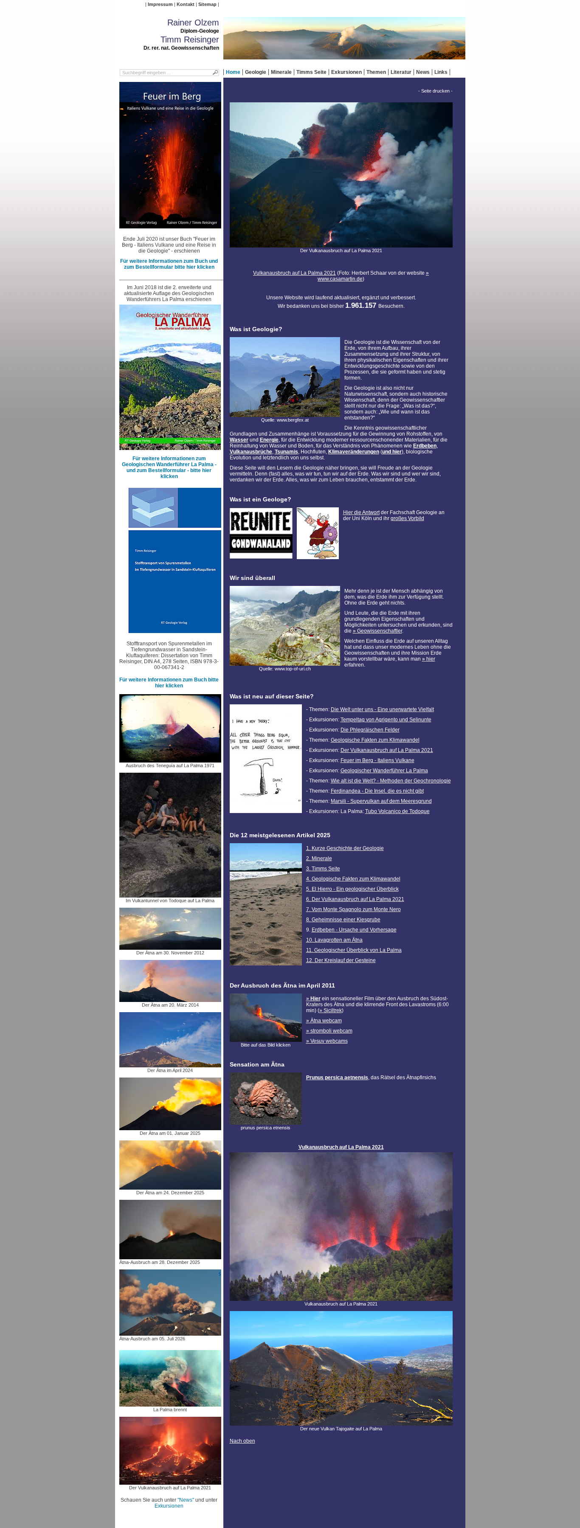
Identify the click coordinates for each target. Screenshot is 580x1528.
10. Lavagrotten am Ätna (334, 940)
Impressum (160, 4)
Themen (376, 72)
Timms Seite (311, 72)
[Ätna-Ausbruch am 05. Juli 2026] (170, 1333)
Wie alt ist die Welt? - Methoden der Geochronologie (391, 781)
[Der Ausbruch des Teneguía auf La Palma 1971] (170, 760)
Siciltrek (333, 1010)
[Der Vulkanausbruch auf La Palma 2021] (170, 1482)
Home (233, 72)
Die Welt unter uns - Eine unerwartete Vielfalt (382, 709)
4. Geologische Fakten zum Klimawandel (353, 879)
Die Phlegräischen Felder (370, 730)
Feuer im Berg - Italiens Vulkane (377, 760)
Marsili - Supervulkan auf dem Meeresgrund (381, 801)
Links (441, 72)
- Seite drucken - (435, 90)
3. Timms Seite (323, 869)
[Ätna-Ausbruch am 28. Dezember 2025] (170, 1256)
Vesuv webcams (329, 1041)
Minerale (281, 72)
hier (430, 659)
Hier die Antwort (361, 512)
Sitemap (207, 4)
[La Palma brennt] (170, 1404)
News (423, 72)
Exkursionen (346, 72)
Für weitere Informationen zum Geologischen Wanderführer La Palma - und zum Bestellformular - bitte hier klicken (169, 467)
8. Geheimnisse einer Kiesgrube (343, 920)
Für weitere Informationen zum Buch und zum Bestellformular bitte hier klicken (169, 264)
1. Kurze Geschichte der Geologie (345, 848)
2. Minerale (319, 858)
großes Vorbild (407, 518)
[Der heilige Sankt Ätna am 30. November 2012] (170, 947)
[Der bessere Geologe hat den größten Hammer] (266, 816)
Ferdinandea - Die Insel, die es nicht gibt (377, 791)
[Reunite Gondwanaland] (261, 556)
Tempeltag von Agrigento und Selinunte (386, 720)
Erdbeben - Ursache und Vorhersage (354, 930)
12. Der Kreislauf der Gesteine (341, 960)
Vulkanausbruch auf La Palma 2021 (294, 273)
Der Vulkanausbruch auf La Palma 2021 (387, 750)
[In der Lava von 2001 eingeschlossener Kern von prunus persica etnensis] (266, 1122)
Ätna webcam (326, 1021)
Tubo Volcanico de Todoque (397, 811)
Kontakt (185, 4)
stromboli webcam (331, 1031)
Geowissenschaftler (379, 631)
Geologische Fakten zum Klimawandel (375, 740)
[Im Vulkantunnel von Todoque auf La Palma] (170, 895)
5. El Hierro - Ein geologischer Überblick (352, 889)
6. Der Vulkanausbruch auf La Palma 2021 (355, 899)
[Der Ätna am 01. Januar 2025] (170, 1127)
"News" (185, 1500)
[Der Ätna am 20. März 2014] (170, 999)
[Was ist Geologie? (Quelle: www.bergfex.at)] (285, 414)
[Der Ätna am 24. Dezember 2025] (170, 1187)
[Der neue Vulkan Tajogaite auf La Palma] (341, 1423)
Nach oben (242, 1441)
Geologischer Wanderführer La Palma (384, 771)
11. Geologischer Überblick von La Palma (354, 950)
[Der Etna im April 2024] (170, 1064)
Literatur (401, 72)
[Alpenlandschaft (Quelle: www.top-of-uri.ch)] (285, 663)
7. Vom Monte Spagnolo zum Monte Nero (353, 909)
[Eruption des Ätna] (266, 1039)
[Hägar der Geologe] (318, 556)
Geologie (255, 72)
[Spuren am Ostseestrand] (266, 968)
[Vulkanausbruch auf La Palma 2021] (341, 1298)
